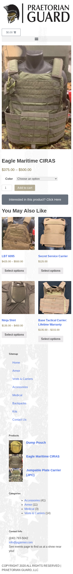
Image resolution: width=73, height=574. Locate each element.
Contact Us (19, 419)
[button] (36, 39)
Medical (17, 395)
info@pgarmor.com (21, 542)
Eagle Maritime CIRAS (43, 456)
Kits (14, 411)
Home (16, 362)
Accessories (20, 387)
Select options (14, 270)
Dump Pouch (36, 442)
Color (9, 178)
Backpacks (19, 403)
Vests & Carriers (22, 378)
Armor (16, 370)
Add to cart (24, 187)
